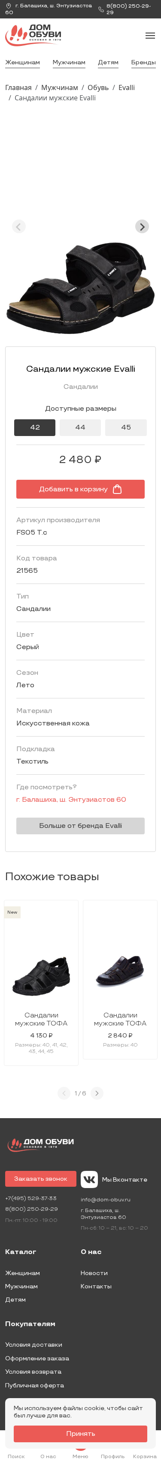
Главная (18, 87)
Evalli (126, 87)
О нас (91, 1252)
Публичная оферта (34, 1385)
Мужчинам (69, 62)
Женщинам (22, 62)
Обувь (98, 87)
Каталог (20, 1252)
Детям (108, 62)
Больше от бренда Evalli (80, 826)
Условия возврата (33, 1372)
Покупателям (30, 1324)
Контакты (96, 1286)
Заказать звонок (40, 1178)
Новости (94, 1273)
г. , (48, 9)
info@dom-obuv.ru (106, 1200)
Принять (80, 1434)
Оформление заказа (37, 1358)
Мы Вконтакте (124, 1179)
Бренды (143, 62)
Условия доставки (33, 1345)
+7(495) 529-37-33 (31, 1198)
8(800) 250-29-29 (31, 1209)
